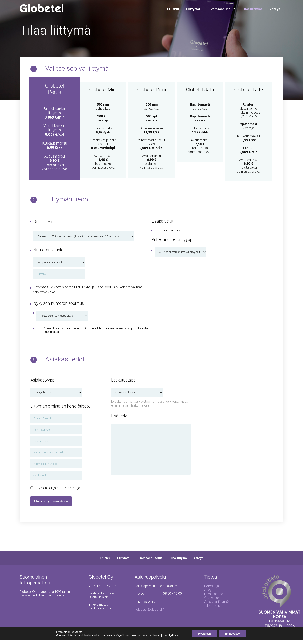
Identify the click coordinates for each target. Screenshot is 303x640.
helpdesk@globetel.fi (149, 610)
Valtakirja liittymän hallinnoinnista (217, 604)
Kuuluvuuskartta (215, 598)
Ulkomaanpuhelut (221, 9)
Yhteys (274, 9)
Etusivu (173, 9)
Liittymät (193, 9)
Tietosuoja (211, 586)
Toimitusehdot (214, 594)
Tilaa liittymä (252, 9)
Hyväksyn (204, 633)
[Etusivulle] (41, 11)
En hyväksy (232, 633)
